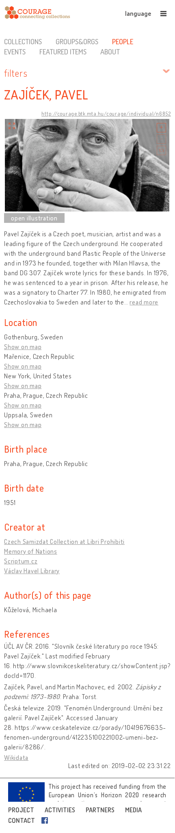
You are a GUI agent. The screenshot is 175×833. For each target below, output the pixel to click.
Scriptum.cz (20, 561)
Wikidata (16, 757)
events (15, 51)
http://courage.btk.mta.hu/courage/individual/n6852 (106, 113)
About (110, 51)
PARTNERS (100, 810)
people (122, 41)
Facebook (46, 820)
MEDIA (133, 810)
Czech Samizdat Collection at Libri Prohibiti (64, 541)
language (138, 13)
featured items (62, 51)
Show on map (22, 347)
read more (144, 302)
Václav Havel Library (32, 571)
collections (23, 41)
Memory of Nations (30, 551)
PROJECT (21, 810)
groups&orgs (77, 41)
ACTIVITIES (60, 810)
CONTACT (21, 820)
